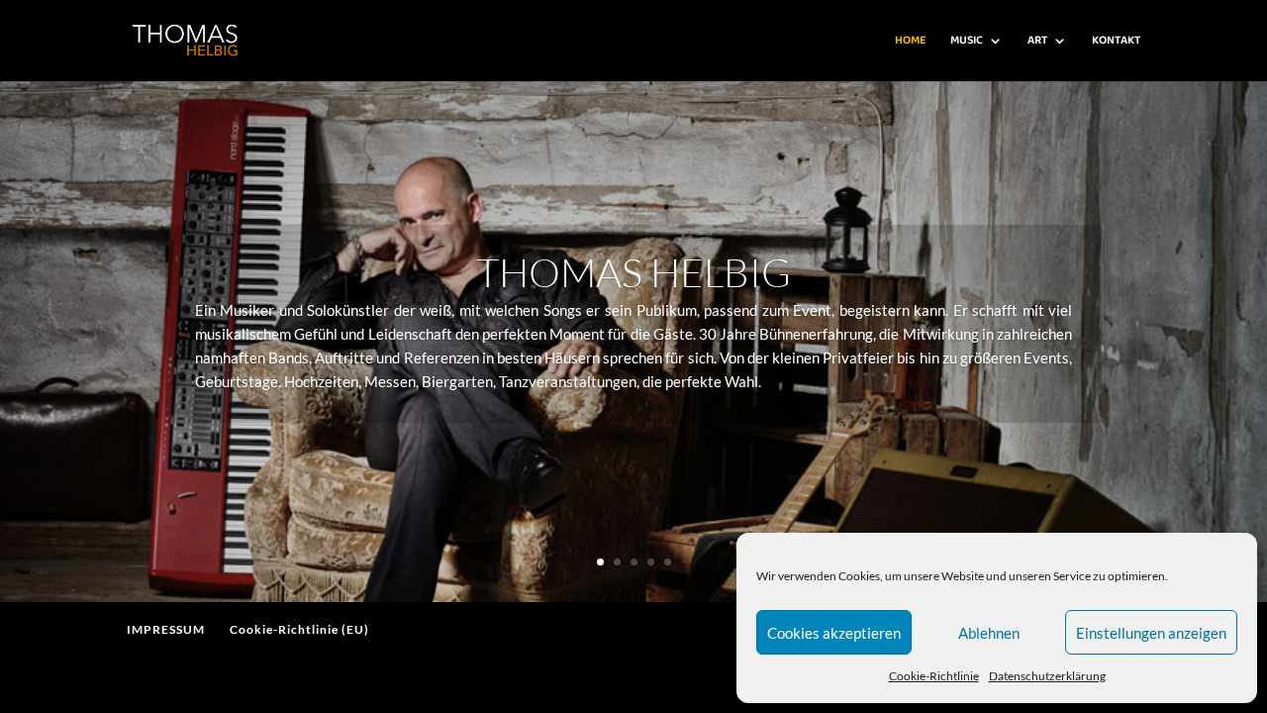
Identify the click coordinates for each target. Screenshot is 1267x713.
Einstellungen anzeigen (1151, 633)
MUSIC (966, 42)
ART (1037, 42)
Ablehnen (989, 633)
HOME (910, 42)
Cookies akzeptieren (834, 633)
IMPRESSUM (166, 629)
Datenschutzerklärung (1047, 675)
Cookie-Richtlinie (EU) (299, 629)
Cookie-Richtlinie (934, 675)
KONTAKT (1116, 42)
